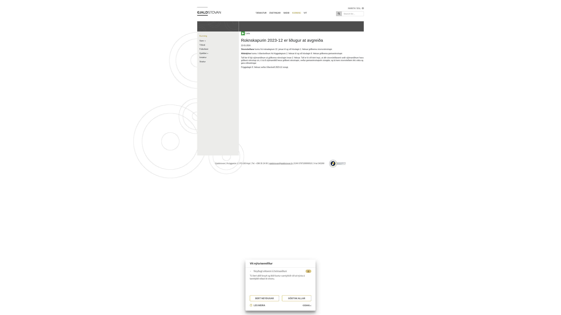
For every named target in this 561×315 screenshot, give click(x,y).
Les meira (259, 305)
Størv (201, 41)
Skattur (202, 62)
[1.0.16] (307, 305)
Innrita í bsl (354, 8)
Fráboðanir (203, 49)
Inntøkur (202, 57)
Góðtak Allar (296, 298)
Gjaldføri (203, 53)
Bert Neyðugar (264, 298)
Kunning (203, 36)
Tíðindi (202, 45)
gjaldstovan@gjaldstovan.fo (281, 163)
